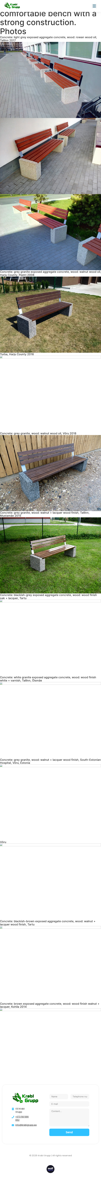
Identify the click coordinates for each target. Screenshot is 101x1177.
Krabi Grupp (44, 1155)
